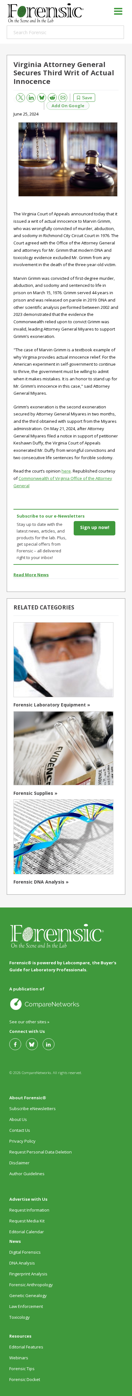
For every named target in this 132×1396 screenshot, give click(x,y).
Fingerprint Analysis (28, 1274)
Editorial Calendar (26, 1232)
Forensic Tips (22, 1368)
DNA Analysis (22, 1263)
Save (87, 97)
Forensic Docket (24, 1379)
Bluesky (39, 96)
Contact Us (19, 1130)
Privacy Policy (22, 1141)
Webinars (18, 1358)
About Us (18, 1119)
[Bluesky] (34, 1044)
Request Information (29, 1210)
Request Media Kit (27, 1221)
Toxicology (19, 1317)
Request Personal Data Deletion (40, 1152)
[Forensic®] (45, 13)
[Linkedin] (51, 1044)
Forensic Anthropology (31, 1285)
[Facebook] (17, 1044)
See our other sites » (29, 1022)
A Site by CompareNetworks (65, 1004)
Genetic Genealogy (28, 1295)
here (66, 471)
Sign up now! (94, 527)
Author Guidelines (27, 1173)
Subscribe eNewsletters (32, 1108)
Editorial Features (26, 1347)
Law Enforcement (26, 1306)
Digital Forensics (25, 1252)
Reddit (50, 96)
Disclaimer (19, 1163)
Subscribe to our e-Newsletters (51, 516)
